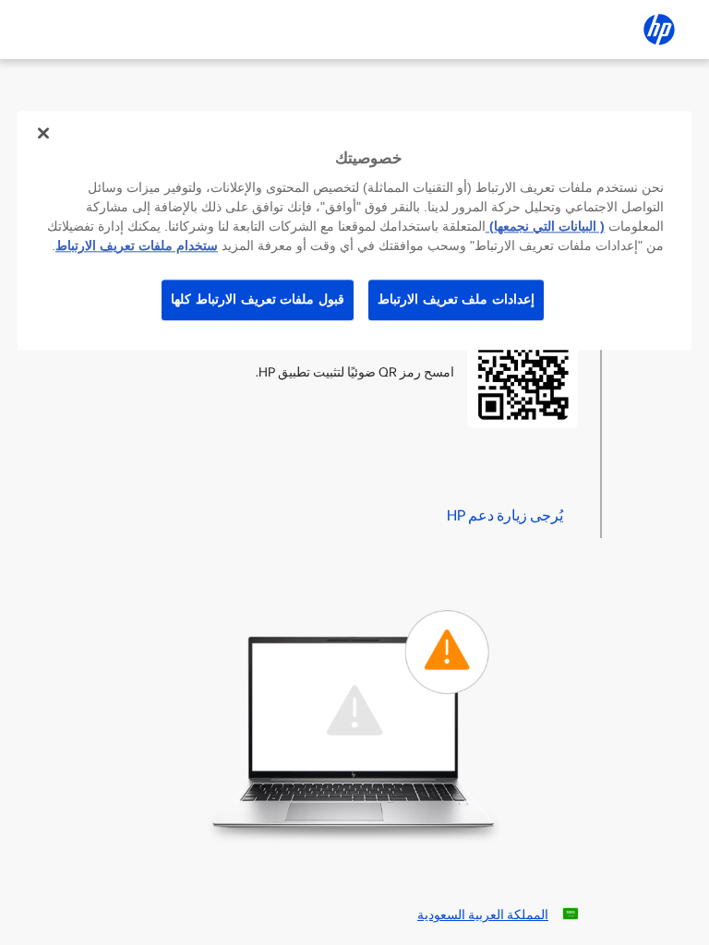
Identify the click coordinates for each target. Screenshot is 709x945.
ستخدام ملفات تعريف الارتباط (136, 245)
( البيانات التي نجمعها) (545, 226)
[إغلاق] (43, 133)
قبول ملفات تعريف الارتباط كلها (257, 299)
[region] (354, 230)
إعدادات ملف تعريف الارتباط (456, 299)
